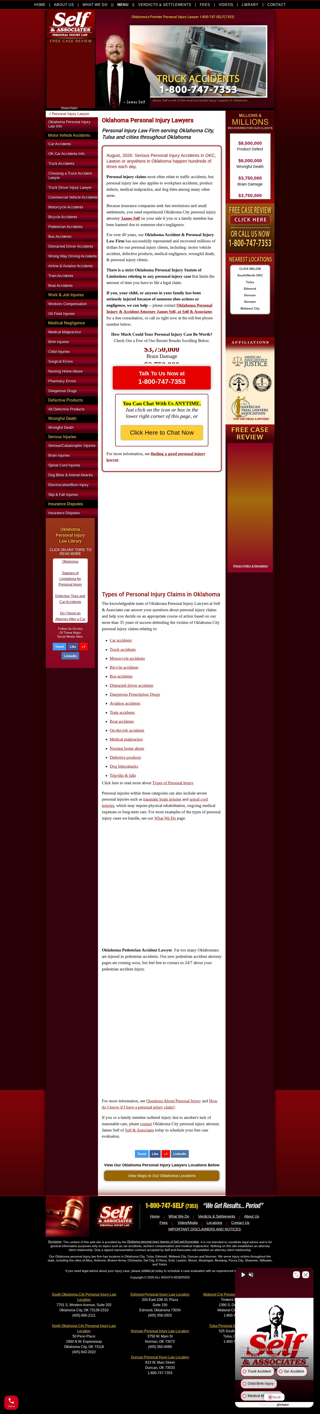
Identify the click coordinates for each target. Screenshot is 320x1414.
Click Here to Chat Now (162, 432)
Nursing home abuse (127, 748)
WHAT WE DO (95, 5)
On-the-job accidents (127, 730)
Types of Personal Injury (173, 783)
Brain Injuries (59, 455)
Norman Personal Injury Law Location (160, 1331)
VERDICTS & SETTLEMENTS (164, 5)
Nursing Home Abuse (65, 371)
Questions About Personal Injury (173, 1101)
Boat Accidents (60, 286)
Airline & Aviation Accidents (70, 266)
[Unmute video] (242, 1274)
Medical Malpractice (64, 332)
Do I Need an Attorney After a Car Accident (70, 583)
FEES (205, 5)
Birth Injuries (58, 342)
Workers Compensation (67, 304)
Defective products (125, 757)
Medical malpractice (126, 739)
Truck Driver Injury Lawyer (70, 187)
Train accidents (122, 712)
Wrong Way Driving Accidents (72, 256)
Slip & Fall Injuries (63, 495)
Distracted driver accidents (131, 685)
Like (73, 646)
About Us (251, 1216)
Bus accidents (121, 676)
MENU (123, 5)
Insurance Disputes (64, 513)
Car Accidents (59, 144)
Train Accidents (60, 276)
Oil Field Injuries (61, 314)
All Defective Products (66, 409)
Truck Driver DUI (70, 618)
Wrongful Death (61, 427)
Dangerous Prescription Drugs (135, 694)
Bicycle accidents (124, 667)
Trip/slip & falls (123, 775)
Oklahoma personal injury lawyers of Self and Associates (163, 1241)
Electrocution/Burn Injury (68, 485)
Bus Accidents (60, 237)
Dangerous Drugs (62, 391)
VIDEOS (226, 5)
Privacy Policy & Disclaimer (250, 566)
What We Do (165, 818)
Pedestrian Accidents (65, 227)
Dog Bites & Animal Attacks (70, 475)
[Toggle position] (296, 1274)
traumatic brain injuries (162, 799)
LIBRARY (250, 5)
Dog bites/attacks (124, 766)
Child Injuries (59, 352)
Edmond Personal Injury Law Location (160, 1294)
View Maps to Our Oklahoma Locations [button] (162, 1175)
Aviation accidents (125, 703)
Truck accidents (123, 649)
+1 (83, 646)
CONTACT (276, 5)
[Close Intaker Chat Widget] (305, 1274)
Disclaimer (54, 1241)
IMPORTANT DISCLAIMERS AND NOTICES (204, 1229)
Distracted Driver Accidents (70, 246)
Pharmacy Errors (62, 381)
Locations (214, 1223)
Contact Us (240, 1223)
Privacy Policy (69, 107)
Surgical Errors (60, 361)
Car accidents (121, 640)
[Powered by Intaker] (283, 1405)
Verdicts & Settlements (216, 1216)
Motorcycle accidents (127, 658)
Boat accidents (122, 721)
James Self (130, 218)
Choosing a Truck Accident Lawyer (70, 175)
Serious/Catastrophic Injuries (72, 446)
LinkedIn (70, 655)
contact (146, 1123)
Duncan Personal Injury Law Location (160, 1357)
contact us (148, 1270)
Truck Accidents (61, 164)
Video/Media (188, 1223)
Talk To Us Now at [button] (161, 377)
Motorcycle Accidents (65, 207)
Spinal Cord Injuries (64, 465)
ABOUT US (64, 5)
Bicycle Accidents (62, 217)
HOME (39, 5)
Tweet (59, 646)
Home (155, 1216)
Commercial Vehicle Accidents (73, 197)
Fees (164, 1223)
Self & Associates (139, 1130)
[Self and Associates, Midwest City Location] (250, 381)
